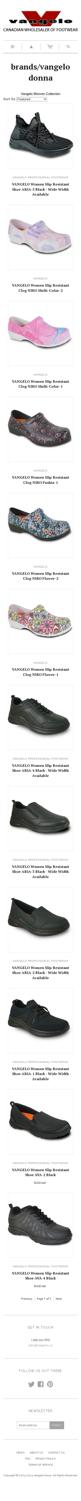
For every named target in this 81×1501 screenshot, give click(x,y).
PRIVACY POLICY (45, 1458)
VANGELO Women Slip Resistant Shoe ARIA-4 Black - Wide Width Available (40, 770)
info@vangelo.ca (40, 1345)
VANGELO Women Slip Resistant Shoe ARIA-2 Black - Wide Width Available (40, 972)
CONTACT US (56, 1452)
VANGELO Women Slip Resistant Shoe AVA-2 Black (40, 1172)
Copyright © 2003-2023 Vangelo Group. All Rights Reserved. (41, 1475)
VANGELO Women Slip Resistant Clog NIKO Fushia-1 (40, 480)
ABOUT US (36, 1452)
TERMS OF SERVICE (40, 1464)
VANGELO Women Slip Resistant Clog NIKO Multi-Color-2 (40, 288)
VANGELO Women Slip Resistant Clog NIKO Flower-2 (40, 576)
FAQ (27, 1458)
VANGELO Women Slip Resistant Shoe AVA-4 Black (40, 1276)
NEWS (20, 1452)
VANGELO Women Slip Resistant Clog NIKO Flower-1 (40, 672)
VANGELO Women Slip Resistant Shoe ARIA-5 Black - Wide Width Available (40, 189)
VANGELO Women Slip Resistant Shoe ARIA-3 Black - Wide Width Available (40, 871)
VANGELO (40, 278)
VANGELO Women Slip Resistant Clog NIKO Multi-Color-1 (40, 384)
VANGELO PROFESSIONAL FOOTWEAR (40, 177)
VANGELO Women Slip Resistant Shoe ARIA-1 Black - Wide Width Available (40, 1073)
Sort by (9, 98)
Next (59, 1299)
